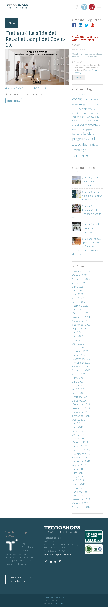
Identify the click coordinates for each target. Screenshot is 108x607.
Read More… (13, 100)
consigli (78, 99)
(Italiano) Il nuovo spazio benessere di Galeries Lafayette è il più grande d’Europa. (86, 246)
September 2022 (81, 279)
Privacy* (77, 62)
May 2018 (77, 476)
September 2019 (81, 415)
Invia (78, 77)
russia (75, 145)
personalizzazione (83, 133)
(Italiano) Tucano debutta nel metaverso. (91, 181)
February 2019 (80, 442)
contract (89, 99)
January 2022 (79, 309)
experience (77, 113)
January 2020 (79, 400)
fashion (86, 112)
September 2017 (81, 506)
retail (94, 138)
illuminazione (82, 121)
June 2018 (77, 472)
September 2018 (81, 461)
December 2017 (81, 495)
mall (73, 125)
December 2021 (81, 313)
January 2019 (79, 446)
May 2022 (77, 294)
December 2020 (81, 358)
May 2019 (77, 430)
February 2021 (80, 351)
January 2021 (79, 355)
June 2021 (77, 336)
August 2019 (79, 419)
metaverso (76, 129)
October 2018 (80, 457)
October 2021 (80, 320)
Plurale (59, 603)
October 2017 (80, 503)
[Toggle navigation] (99, 7)
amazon (81, 94)
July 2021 (77, 332)
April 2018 (78, 480)
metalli (98, 125)
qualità (88, 139)
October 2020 (80, 366)
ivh (100, 121)
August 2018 (79, 465)
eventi (95, 109)
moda (83, 129)
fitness (93, 113)
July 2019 (77, 423)
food (97, 113)
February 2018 (80, 487)
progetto (78, 139)
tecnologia (79, 150)
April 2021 (78, 343)
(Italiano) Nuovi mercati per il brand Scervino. (90, 228)
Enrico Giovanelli (23, 88)
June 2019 (77, 427)
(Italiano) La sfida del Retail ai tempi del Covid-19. (35, 39)
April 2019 (78, 434)
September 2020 (81, 370)
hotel (74, 120)
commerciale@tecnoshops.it (58, 554)
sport (96, 145)
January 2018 (79, 491)
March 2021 (78, 347)
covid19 (96, 100)
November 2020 (81, 362)
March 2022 (78, 301)
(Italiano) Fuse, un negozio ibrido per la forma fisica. (92, 195)
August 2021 (79, 328)
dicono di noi (91, 105)
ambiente (88, 95)
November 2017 (81, 499)
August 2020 (79, 374)
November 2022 (81, 271)
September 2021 (81, 324)
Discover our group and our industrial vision (20, 579)
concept (93, 95)
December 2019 (81, 404)
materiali (80, 125)
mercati (90, 125)
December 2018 (81, 449)
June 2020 (77, 381)
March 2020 (78, 392)
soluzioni (86, 144)
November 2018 (81, 453)
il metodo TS (92, 120)
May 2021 (77, 339)
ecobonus (75, 109)
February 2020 (80, 396)
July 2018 (77, 468)
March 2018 (78, 484)
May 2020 (77, 385)
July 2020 (77, 377)
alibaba (74, 95)
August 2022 (79, 282)
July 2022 (77, 286)
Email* (76, 44)
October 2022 (80, 275)
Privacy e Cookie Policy (54, 597)
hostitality (94, 116)
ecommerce (86, 108)
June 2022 (77, 290)
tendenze (80, 155)
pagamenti (89, 130)
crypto (74, 105)
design (82, 104)
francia (86, 117)
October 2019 (80, 411)
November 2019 (81, 408)
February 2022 (80, 305)
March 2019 (78, 438)
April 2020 (78, 389)
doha (97, 105)
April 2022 (78, 298)
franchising (78, 116)
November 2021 (81, 317)
